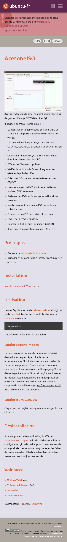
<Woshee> (26, 503)
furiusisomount (15, 495)
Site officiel (16, 480)
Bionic (47, 41)
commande (10, 318)
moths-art (58, 525)
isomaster (12, 490)
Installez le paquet (14, 286)
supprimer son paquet (16, 440)
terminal (15, 314)
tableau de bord (42, 310)
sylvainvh (37, 503)
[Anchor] (7, 58)
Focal (37, 41)
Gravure (57, 41)
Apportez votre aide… (16, 30)
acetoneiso (34, 286)
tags (17, 17)
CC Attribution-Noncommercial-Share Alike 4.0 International (43, 535)
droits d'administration (34, 252)
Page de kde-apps (19, 485)
